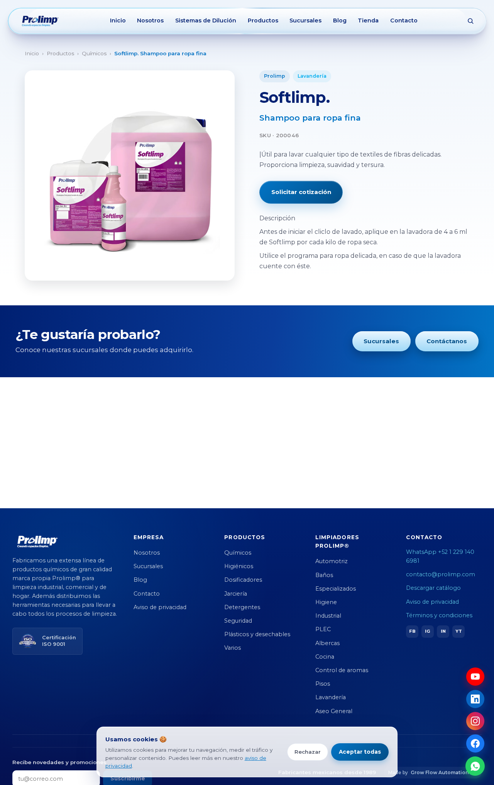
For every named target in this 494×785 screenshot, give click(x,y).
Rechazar (307, 752)
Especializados (335, 588)
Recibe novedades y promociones (59, 762)
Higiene (326, 602)
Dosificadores (243, 579)
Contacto (404, 20)
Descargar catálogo (433, 587)
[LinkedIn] (475, 699)
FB (412, 631)
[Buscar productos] (470, 21)
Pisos (322, 683)
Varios (232, 647)
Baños (324, 575)
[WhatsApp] (475, 766)
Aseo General (333, 711)
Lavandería (312, 76)
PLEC (323, 629)
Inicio (118, 20)
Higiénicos (238, 566)
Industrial (328, 615)
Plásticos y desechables (257, 634)
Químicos (94, 53)
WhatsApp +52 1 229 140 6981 (440, 556)
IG (427, 631)
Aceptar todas (360, 752)
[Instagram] (475, 721)
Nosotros (150, 20)
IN (443, 631)
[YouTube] (475, 677)
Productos (263, 20)
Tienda (368, 20)
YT (458, 631)
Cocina (324, 656)
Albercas (327, 643)
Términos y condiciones (439, 615)
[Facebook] (475, 743)
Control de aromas (341, 670)
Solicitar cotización (301, 192)
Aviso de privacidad (160, 607)
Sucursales (305, 20)
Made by (428, 772)
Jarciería (235, 593)
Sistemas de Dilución (205, 20)
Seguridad (238, 620)
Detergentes (242, 607)
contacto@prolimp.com (440, 574)
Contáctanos (446, 341)
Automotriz (331, 561)
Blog (340, 20)
